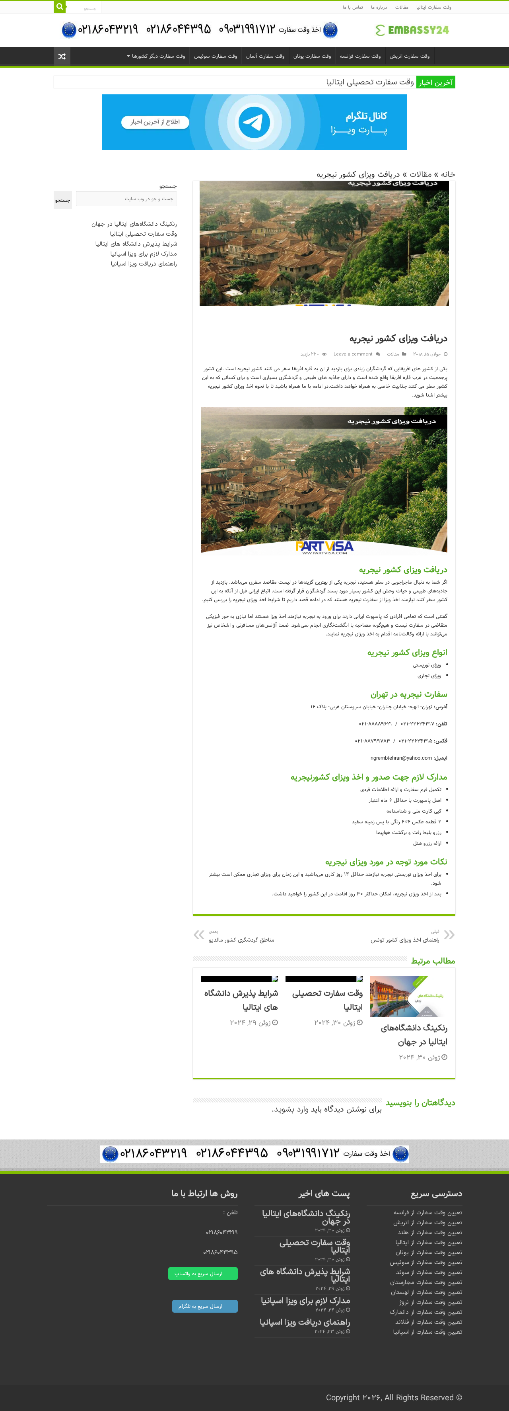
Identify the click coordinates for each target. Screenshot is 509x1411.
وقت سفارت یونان (312, 56)
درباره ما (379, 7)
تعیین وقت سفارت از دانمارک (426, 1312)
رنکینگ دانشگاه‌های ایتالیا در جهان (134, 224)
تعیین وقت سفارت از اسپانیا (427, 1332)
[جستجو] (60, 7)
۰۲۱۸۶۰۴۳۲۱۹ (222, 1232)
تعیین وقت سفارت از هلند (430, 1232)
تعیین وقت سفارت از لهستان (426, 1292)
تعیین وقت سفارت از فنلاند (428, 1322)
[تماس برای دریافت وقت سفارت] (254, 1154)
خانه (448, 175)
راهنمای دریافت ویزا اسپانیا (144, 264)
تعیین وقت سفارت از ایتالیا (429, 1242)
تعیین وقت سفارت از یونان (429, 1252)
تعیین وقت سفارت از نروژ (430, 1302)
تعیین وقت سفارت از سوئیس (426, 1262)
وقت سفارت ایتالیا (433, 7)
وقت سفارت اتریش (410, 56)
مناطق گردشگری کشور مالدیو (241, 936)
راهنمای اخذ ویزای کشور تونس (405, 936)
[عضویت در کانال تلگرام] (254, 122)
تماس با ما (353, 7)
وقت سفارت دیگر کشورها (158, 56)
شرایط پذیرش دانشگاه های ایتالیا (136, 244)
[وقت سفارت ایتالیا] (411, 30)
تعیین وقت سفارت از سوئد (429, 1272)
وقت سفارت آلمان (265, 56)
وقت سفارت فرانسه (360, 56)
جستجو (168, 186)
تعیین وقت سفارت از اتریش (427, 1222)
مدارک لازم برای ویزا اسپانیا (144, 254)
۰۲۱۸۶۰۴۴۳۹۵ (220, 1252)
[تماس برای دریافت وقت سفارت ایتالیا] (199, 30)
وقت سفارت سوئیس (215, 56)
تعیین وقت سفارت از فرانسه (428, 1213)
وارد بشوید (291, 1110)
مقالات (401, 7)
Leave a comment (353, 354)
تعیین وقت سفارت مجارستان (426, 1282)
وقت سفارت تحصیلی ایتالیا (370, 82)
